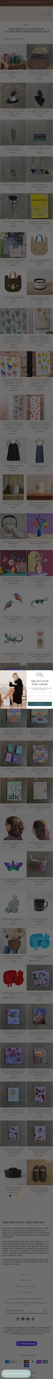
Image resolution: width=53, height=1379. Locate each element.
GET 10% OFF (40, 704)
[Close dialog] (51, 671)
